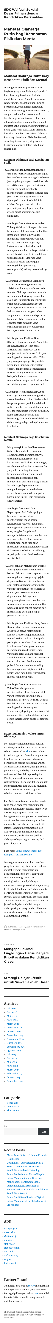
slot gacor (9, 1244)
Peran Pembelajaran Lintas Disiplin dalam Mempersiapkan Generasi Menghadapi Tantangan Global (26, 1178)
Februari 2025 (14, 1073)
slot (28, 751)
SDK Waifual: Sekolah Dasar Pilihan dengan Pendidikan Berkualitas (23, 13)
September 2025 (16, 1046)
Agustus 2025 (14, 1050)
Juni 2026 (12, 1012)
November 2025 (15, 1039)
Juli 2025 (11, 1054)
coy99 (31, 1285)
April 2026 (12, 1020)
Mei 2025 (12, 1062)
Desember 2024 (15, 1081)
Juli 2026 (11, 1008)
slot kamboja (10, 1236)
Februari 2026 (14, 1027)
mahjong (9, 1240)
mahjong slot (11, 1228)
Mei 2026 (12, 1016)
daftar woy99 (11, 1255)
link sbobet (10, 1263)
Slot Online (13, 1110)
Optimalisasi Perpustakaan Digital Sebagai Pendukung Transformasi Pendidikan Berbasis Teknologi (25, 1166)
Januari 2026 (14, 1031)
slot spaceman (12, 1247)
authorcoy (12, 927)
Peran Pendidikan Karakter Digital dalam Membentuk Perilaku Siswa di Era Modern (26, 1201)
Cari (6, 1126)
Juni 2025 (12, 1058)
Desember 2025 (15, 1035)
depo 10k (9, 1251)
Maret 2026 (13, 1023)
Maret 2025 (13, 1069)
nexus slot (9, 1232)
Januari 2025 (14, 1077)
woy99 (7, 1259)
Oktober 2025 (14, 1043)
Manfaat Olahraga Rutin (14, 930)
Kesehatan (12, 1102)
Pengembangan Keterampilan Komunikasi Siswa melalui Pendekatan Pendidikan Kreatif (28, 1189)
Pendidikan (38, 927)
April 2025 (12, 1065)
